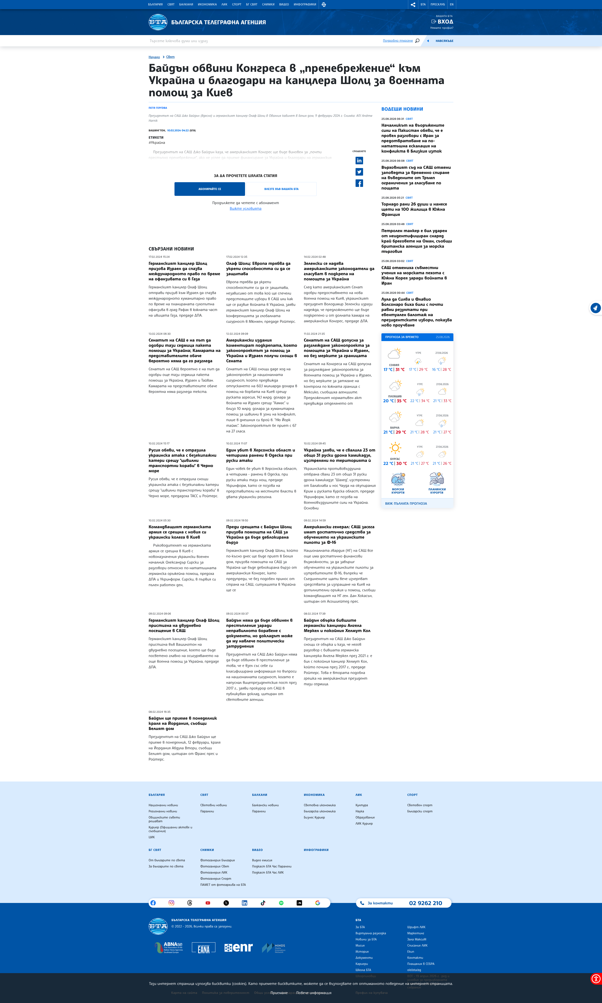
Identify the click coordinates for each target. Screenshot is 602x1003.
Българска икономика (320, 811)
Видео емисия (262, 860)
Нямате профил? (441, 27)
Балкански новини (265, 805)
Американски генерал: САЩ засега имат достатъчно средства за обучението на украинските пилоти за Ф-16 (339, 534)
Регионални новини (163, 811)
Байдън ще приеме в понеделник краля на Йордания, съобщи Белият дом (183, 723)
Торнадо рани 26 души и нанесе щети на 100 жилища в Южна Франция (414, 209)
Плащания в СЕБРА (420, 964)
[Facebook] (155, 902)
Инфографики (305, 4)
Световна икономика (320, 805)
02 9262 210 (425, 902)
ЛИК (224, 4)
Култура (362, 805)
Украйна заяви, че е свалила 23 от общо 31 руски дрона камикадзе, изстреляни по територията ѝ (339, 455)
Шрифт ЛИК (416, 927)
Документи (364, 958)
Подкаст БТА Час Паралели (271, 866)
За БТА (360, 927)
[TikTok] (264, 902)
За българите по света (166, 866)
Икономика (207, 4)
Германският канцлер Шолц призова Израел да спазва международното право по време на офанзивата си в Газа (184, 271)
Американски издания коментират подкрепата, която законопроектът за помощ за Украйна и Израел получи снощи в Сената (261, 350)
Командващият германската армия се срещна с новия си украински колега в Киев (180, 532)
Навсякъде (444, 41)
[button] (324, 4)
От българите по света (167, 860)
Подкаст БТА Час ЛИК (268, 872)
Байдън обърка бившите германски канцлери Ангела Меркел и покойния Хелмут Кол (337, 625)
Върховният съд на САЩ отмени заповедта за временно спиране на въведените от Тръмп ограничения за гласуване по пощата (416, 178)
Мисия (360, 945)
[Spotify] (283, 902)
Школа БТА (363, 970)
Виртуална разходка (371, 933)
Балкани (186, 4)
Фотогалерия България (217, 860)
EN (452, 4)
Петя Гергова (158, 107)
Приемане (279, 992)
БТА (423, 4)
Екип (410, 952)
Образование (365, 817)
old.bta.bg (414, 970)
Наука (360, 811)
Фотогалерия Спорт (215, 879)
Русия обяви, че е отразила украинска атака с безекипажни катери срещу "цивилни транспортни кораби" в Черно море (182, 460)
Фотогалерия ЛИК (213, 872)
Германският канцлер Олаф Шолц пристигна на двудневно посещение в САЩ (184, 625)
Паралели (207, 811)
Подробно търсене (398, 41)
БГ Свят (251, 4)
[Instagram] (173, 902)
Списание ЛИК (417, 945)
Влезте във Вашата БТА (281, 189)
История (362, 952)
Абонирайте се (209, 189)
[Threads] (191, 902)
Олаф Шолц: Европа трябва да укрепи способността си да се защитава (258, 268)
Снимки (268, 4)
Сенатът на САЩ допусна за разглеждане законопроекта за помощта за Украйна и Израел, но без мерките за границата (337, 348)
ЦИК (152, 837)
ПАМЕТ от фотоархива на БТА (223, 885)
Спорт (236, 4)
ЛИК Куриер (364, 824)
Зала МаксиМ (416, 939)
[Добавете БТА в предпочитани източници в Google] (319, 902)
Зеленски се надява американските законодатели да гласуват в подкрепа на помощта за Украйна (339, 271)
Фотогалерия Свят (214, 866)
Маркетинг (415, 933)
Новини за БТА (366, 939)
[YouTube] (209, 902)
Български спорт (419, 811)
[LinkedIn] (246, 902)
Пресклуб (438, 4)
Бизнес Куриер (314, 817)
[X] (228, 902)
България (155, 4)
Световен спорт (419, 805)
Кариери (362, 964)
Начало (154, 57)
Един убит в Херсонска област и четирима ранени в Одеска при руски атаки (260, 455)
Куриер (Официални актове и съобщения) (170, 829)
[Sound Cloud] (301, 902)
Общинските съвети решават (164, 819)
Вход (445, 21)
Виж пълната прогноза (406, 504)
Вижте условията (245, 208)
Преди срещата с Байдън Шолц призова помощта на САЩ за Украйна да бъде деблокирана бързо (259, 534)
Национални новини (163, 805)
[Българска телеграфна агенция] (158, 926)
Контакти (415, 958)
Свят (170, 4)
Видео (284, 4)
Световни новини (213, 805)
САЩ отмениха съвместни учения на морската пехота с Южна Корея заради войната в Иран (414, 275)
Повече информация (314, 992)
